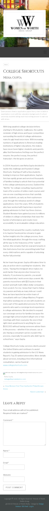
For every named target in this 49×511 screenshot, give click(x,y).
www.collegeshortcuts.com (15, 365)
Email (6, 463)
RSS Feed (25, 506)
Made (6, 64)
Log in (31, 506)
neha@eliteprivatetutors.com (15, 379)
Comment (8, 420)
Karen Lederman (37, 392)
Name (6, 451)
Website (7, 475)
